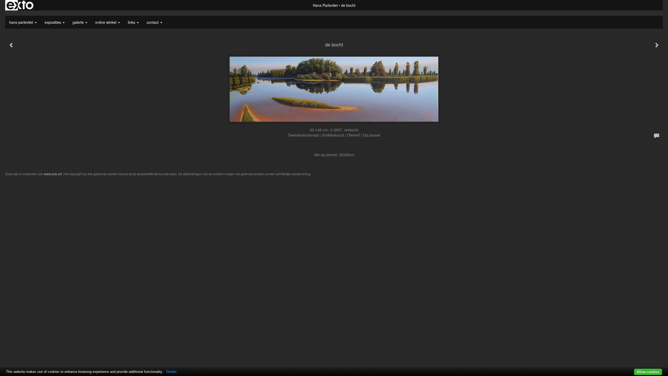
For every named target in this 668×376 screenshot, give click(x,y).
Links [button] (132, 22)
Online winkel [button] (106, 22)
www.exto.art (53, 174)
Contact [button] (153, 22)
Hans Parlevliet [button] (21, 22)
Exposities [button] (53, 22)
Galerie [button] (79, 22)
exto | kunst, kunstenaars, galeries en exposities (20, 5)
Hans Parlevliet (325, 5)
